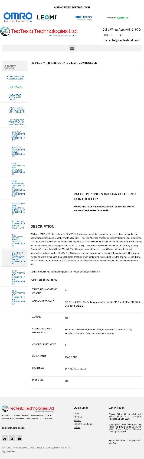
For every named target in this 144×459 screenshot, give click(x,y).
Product (77, 420)
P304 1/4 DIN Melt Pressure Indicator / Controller (18, 208)
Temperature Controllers (15, 77)
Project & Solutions (83, 424)
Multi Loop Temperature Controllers (17, 110)
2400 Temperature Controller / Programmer (18, 277)
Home (77, 413)
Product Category (10, 67)
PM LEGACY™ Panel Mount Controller (18, 240)
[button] (72, 48)
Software (15, 87)
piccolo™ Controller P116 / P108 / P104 (18, 224)
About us (78, 417)
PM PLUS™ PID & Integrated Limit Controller (18, 258)
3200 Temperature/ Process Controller (18, 168)
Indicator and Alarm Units (15, 97)
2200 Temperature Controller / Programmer (18, 297)
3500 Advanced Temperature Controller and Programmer (18, 188)
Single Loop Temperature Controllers (17, 122)
